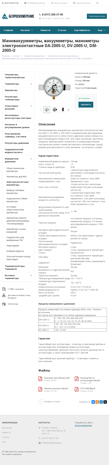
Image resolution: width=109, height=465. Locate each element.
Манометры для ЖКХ (17, 176)
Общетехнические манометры (15, 169)
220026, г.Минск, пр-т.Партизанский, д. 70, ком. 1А (54, 430)
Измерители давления (34, 56)
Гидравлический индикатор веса (14, 151)
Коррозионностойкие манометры (17, 200)
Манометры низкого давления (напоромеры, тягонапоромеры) (18, 221)
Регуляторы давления (17, 143)
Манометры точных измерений (16, 230)
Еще (100, 30)
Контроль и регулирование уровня (17, 126)
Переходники (13, 245)
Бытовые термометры (12, 277)
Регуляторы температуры (12, 98)
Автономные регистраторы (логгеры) (18, 116)
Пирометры (11, 90)
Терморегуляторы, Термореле (15, 267)
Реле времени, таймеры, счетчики (15, 135)
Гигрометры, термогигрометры (15, 76)
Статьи (62, 30)
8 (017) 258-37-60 (52, 14)
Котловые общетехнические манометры (15, 209)
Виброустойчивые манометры (15, 191)
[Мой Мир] (101, 402)
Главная (8, 30)
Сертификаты (82, 30)
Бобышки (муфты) (15, 251)
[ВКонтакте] (93, 402)
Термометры (12, 83)
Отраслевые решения (11, 107)
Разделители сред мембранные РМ (15, 238)
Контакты (7, 427)
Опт (4, 441)
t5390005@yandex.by (36, 3)
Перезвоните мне (97, 16)
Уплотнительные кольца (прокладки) (18, 258)
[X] (105, 402)
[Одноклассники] (97, 402)
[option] (47, 110)
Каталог (25, 30)
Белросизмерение (83, 425)
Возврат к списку (52, 401)
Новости (45, 30)
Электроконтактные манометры (63, 56)
